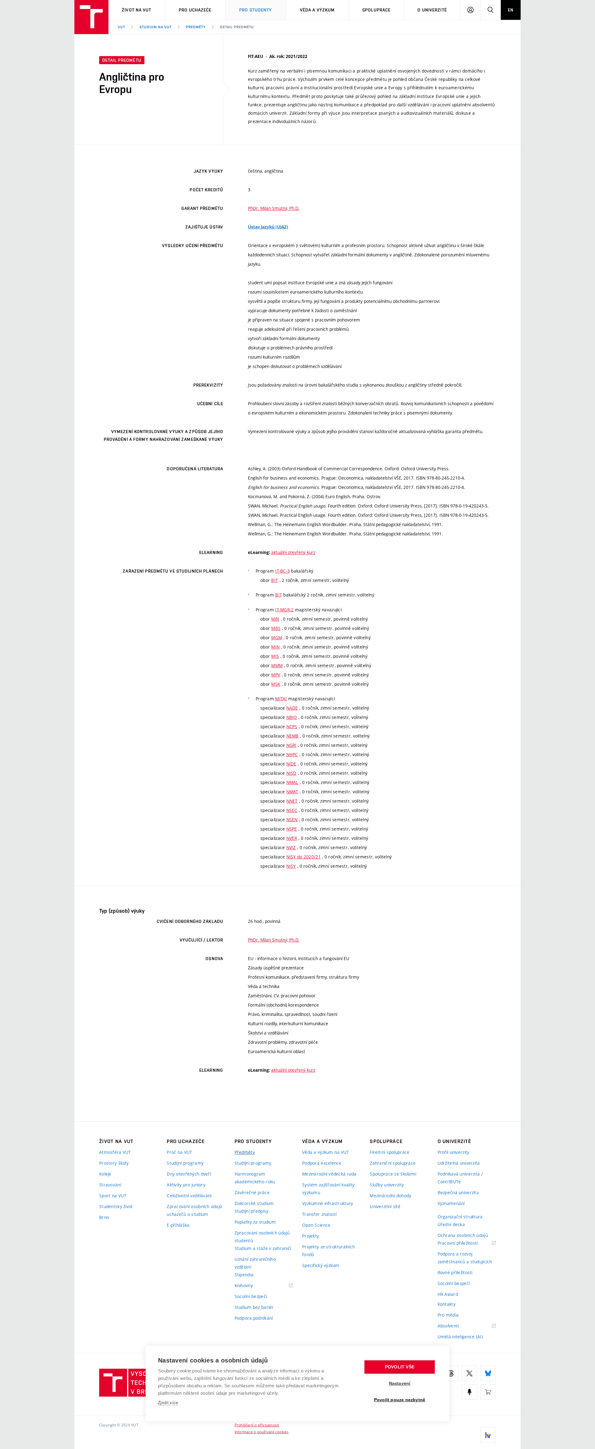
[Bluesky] (488, 1373)
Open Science (316, 1225)
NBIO (291, 717)
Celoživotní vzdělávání (189, 1196)
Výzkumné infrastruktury (327, 1203)
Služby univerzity (387, 1185)
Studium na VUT (155, 27)
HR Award (448, 1294)
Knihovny (252, 1285)
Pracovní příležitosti (465, 1243)
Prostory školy (114, 1163)
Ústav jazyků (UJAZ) (268, 227)
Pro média (448, 1315)
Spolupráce (376, 9)
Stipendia (244, 1275)
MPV (275, 675)
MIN (275, 647)
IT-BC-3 (282, 571)
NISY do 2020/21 (303, 857)
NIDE (291, 764)
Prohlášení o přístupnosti (257, 1424)
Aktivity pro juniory (186, 1185)
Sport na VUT (112, 1196)
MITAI (281, 699)
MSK (275, 684)
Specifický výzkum (320, 1265)
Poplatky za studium (255, 1222)
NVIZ (291, 847)
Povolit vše (399, 1367)
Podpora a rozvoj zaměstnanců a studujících (465, 1258)
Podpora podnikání (254, 1318)
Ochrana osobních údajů (463, 1235)
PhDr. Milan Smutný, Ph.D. (273, 208)
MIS (275, 656)
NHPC (292, 754)
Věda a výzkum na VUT (325, 1152)
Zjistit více (168, 1402)
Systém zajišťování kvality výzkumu (328, 1188)
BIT (274, 580)
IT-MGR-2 (284, 610)
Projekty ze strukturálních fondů (328, 1250)
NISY (291, 866)
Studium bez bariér (254, 1307)
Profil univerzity (453, 1152)
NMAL (292, 782)
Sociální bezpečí (251, 1296)
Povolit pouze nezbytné (399, 1400)
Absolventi (456, 1326)
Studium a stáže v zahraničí (263, 1248)
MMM (277, 665)
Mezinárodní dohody (390, 1196)
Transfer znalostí (319, 1214)
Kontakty (447, 1304)
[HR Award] (488, 1435)
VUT (121, 27)
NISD (291, 773)
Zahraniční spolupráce (393, 1163)
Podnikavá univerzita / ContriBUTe (460, 1178)
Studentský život (116, 1206)
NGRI (291, 745)
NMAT (292, 792)
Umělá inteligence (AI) (460, 1337)
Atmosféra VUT (115, 1152)
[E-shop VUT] (488, 1392)
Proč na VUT (179, 1152)
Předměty (196, 27)
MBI (275, 619)
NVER (291, 838)
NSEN (292, 819)
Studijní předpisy (252, 1211)
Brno (104, 1217)
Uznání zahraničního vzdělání (255, 1263)
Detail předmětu (237, 27)
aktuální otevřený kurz (293, 552)
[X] (469, 1373)
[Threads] (451, 1373)
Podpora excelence (322, 1163)
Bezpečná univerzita (458, 1192)
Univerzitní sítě (385, 1206)
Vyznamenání (451, 1203)
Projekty (310, 1236)
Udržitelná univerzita (459, 1163)
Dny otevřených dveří (189, 1174)
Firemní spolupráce (389, 1152)
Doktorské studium (254, 1203)
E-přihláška (178, 1225)
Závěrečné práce (252, 1192)
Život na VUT (136, 9)
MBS (275, 628)
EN (510, 9)
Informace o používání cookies (262, 1431)
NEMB (292, 736)
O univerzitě (432, 9)
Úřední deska (451, 1224)
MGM (276, 637)
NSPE (291, 829)
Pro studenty (255, 9)
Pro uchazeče (195, 9)
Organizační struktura (460, 1217)
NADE (292, 708)
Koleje (105, 1174)
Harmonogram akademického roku (255, 1178)
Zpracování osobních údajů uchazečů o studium (194, 1210)
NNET (292, 801)
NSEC (292, 810)
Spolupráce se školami (393, 1174)
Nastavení (400, 1383)
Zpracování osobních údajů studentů (262, 1236)
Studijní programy (185, 1163)
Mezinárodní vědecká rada (329, 1174)
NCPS (292, 726)
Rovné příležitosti (455, 1272)
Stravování (110, 1185)
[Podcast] (469, 1392)
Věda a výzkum (317, 9)
